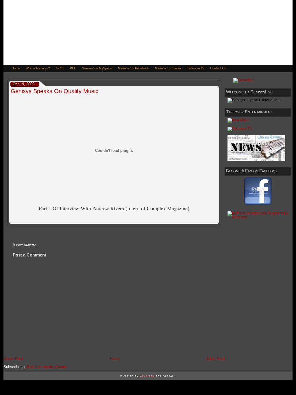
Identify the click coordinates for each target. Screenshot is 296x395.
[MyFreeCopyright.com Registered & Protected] (257, 217)
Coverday (147, 375)
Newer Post (13, 359)
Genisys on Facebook (133, 68)
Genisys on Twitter (168, 68)
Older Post (216, 359)
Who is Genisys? (38, 68)
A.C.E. (60, 68)
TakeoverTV (195, 68)
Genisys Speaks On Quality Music (54, 91)
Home (16, 68)
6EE (73, 68)
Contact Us (218, 68)
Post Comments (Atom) (46, 367)
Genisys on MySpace (97, 68)
